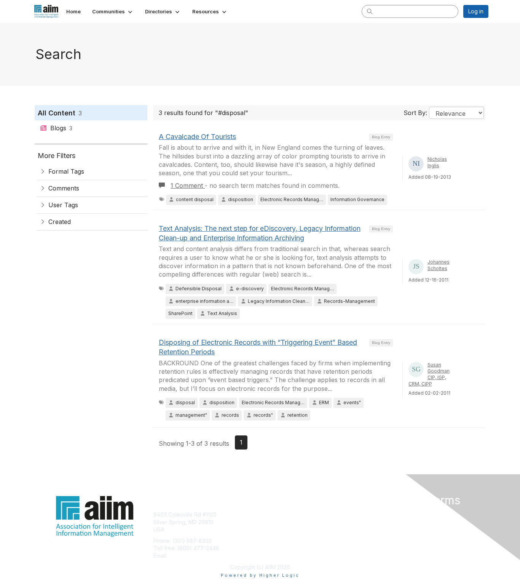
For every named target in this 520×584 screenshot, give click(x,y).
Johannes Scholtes (438, 265)
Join (268, 514)
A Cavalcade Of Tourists (197, 137)
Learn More (277, 529)
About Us (384, 514)
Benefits (273, 522)
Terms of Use (390, 522)
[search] (370, 11)
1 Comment (188, 185)
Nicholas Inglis (437, 162)
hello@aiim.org (187, 555)
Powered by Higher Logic (260, 575)
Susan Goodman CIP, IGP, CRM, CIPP (429, 374)
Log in (475, 11)
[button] (112, 11)
